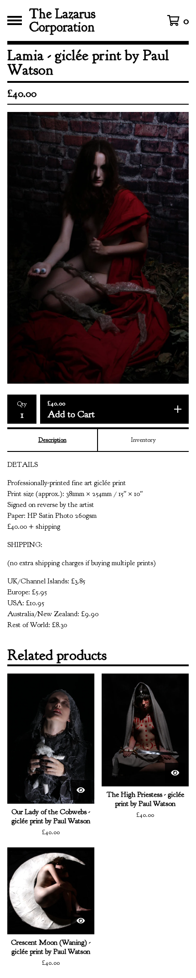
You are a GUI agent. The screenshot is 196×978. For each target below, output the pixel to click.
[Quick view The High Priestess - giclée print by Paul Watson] (175, 773)
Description (52, 440)
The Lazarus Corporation (62, 20)
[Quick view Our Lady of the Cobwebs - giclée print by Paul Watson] (81, 790)
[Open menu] (14, 20)
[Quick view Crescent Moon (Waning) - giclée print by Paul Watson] (81, 921)
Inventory (143, 440)
